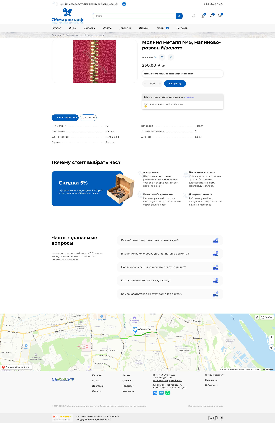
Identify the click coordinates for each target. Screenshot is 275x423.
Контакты (182, 28)
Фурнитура (72, 35)
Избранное (211, 385)
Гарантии (125, 28)
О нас (72, 28)
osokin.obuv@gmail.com (167, 380)
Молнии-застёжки (95, 35)
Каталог (56, 28)
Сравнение (211, 380)
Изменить (189, 97)
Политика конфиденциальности (205, 406)
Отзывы (144, 28)
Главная (56, 35)
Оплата (107, 28)
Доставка (89, 28)
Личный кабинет (214, 375)
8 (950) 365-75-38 (213, 4)
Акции (160, 28)
